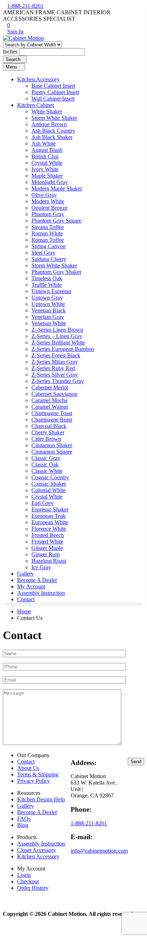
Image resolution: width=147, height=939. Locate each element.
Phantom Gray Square (56, 221)
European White (49, 522)
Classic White (46, 471)
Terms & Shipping (38, 774)
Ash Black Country (53, 131)
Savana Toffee (47, 227)
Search (13, 59)
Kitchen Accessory (38, 79)
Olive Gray (44, 195)
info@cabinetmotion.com (99, 851)
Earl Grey (42, 503)
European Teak (48, 516)
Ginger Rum (45, 554)
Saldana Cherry (48, 259)
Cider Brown (46, 439)
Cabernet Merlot (49, 387)
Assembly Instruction (41, 593)
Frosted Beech (47, 535)
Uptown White (48, 304)
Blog (22, 825)
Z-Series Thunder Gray (57, 381)
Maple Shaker (47, 176)
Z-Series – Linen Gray (56, 336)
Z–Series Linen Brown (57, 330)
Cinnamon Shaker (51, 445)
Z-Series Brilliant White (58, 343)
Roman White (47, 233)
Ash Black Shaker (51, 137)
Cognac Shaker (48, 484)
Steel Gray (43, 253)
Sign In (15, 32)
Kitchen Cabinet (35, 105)
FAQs (24, 819)
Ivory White (45, 169)
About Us (28, 768)
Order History (33, 888)
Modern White (47, 201)
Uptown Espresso (51, 291)
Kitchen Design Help (41, 799)
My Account (31, 586)
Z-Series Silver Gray (54, 375)
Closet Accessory (36, 850)
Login (24, 875)
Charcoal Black (48, 426)
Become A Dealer (37, 580)
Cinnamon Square (51, 452)
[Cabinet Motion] (23, 38)
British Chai (45, 156)
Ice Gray (41, 567)
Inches (10, 52)
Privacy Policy (33, 781)
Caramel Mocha (49, 400)
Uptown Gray (47, 298)
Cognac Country (50, 477)
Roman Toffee (47, 240)
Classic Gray (45, 458)
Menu (12, 67)
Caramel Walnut (49, 407)
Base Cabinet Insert (53, 86)
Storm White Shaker (54, 118)
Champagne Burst (51, 420)
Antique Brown (49, 124)
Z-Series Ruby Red (53, 368)
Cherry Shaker (47, 432)
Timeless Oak (46, 278)
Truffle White (46, 285)
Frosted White (47, 542)
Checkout (28, 881)
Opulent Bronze (49, 208)
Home (24, 611)
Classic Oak (45, 464)
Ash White (43, 144)
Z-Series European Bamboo (62, 349)
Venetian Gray (47, 317)
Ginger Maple (47, 548)
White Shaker (46, 111)
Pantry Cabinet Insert (55, 92)
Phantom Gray (47, 214)
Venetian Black (48, 310)
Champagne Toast (51, 413)
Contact (26, 599)
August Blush (46, 150)
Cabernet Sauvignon (54, 394)
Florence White (48, 529)
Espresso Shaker (50, 509)
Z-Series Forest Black (55, 355)
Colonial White (48, 490)
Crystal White (46, 163)
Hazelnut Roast (48, 561)
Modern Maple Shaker (56, 188)
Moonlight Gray (49, 182)
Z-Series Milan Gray (54, 362)
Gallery (25, 574)
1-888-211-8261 (25, 6)
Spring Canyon (48, 246)
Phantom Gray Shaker (56, 272)
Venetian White (48, 323)
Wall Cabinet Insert (53, 99)
